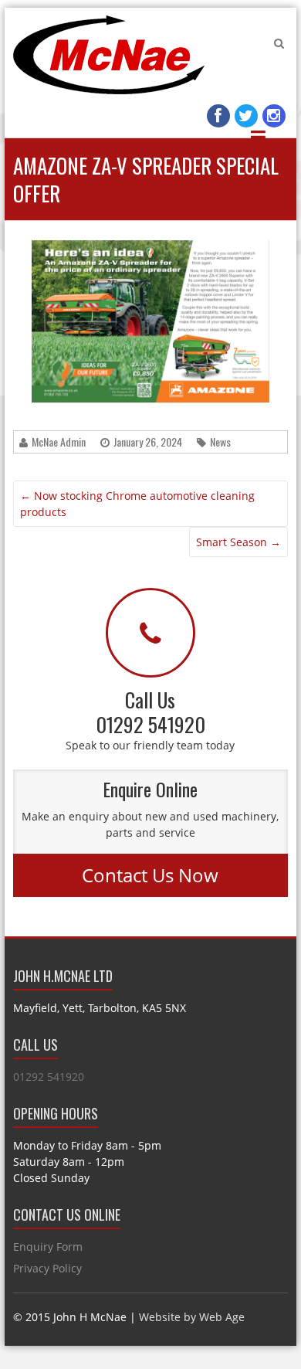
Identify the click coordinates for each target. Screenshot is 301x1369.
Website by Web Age (192, 1317)
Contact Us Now (150, 875)
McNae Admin (59, 441)
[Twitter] (246, 115)
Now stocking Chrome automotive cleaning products (137, 503)
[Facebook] (218, 115)
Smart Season (238, 542)
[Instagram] (274, 115)
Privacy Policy (47, 1268)
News (220, 441)
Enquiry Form (48, 1246)
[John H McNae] (109, 54)
